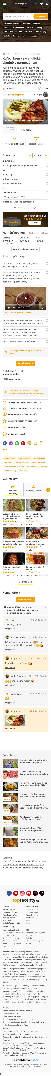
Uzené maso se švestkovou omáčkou (18, 1011)
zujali (13, 620)
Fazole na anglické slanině (35, 568)
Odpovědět (10, 629)
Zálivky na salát (39, 962)
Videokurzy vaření (10, 915)
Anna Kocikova (17, 637)
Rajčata (16, 36)
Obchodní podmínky (11, 938)
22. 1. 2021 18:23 (37, 637)
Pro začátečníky (25, 458)
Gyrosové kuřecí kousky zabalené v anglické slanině (11, 516)
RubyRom (37, 95)
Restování (23, 471)
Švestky (38, 28)
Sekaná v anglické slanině (11, 568)
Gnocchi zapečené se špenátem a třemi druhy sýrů (23, 1022)
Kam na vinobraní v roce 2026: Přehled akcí (20, 1031)
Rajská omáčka (32, 988)
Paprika (18, 32)
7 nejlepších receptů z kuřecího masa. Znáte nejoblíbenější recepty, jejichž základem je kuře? (34, 820)
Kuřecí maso (18, 28)
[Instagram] (22, 893)
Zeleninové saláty (18, 979)
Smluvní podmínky (10, 941)
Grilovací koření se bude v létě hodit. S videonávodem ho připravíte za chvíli (34, 796)
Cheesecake (24, 991)
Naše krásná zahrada (11, 923)
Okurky (30, 28)
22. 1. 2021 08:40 (37, 676)
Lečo (21, 999)
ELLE (28, 920)
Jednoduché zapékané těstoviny (16, 1025)
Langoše (44, 997)
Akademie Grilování (12, 23)
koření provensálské (29, 864)
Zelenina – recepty (32, 951)
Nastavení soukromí (11, 930)
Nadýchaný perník (32, 999)
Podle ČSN (8, 32)
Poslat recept (35, 443)
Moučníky (37, 23)
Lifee (28, 923)
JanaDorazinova (9, 575)
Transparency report (34, 941)
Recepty (11, 54)
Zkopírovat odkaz (41, 443)
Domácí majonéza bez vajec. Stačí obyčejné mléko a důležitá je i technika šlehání (24, 1049)
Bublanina (12, 1002)
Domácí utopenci (39, 1002)
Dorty (45, 979)
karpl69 (29, 524)
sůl (33, 861)
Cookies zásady (9, 935)
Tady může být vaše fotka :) (10, 130)
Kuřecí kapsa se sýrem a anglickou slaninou (13, 543)
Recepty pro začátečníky (37, 466)
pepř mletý (41, 861)
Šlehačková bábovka (11, 962)
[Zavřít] (45, 607)
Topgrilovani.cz (32, 915)
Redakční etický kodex (12, 943)
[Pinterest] (15, 893)
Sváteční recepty (38, 462)
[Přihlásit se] (47, 3)
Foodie (29, 935)
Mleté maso (33, 969)
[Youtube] (28, 893)
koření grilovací (10, 864)
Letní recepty (40, 32)
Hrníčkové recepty (30, 36)
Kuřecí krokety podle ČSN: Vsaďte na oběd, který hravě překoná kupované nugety (33, 807)
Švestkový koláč (24, 1002)
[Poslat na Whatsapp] (17, 443)
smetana (14, 867)
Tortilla (28, 954)
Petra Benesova (9, 524)
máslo (5, 867)
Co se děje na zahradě (13, 960)
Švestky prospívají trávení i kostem (17, 1034)
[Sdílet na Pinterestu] (23, 443)
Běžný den (8, 462)
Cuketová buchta (11, 999)
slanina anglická (22, 861)
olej (42, 864)
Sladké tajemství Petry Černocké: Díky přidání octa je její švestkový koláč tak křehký (34, 775)
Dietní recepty (33, 977)
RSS (27, 930)
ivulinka (29, 550)
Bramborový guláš (10, 991)
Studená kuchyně (34, 979)
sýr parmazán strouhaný (31, 867)
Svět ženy (7, 920)
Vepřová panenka (27, 965)
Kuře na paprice (33, 997)
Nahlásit (29, 938)
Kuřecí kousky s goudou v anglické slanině (35, 516)
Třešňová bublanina (10, 965)
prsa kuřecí (8, 861)
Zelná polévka (26, 962)
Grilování (28, 32)
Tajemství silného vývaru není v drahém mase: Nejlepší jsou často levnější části (34, 785)
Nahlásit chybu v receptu (27, 208)
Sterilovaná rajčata (38, 986)
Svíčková (27, 960)
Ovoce (5, 982)
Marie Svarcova (18, 676)
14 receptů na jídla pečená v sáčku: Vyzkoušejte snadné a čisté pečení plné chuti (33, 841)
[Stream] (35, 893)
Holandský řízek (9, 997)
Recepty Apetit (9, 918)
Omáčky (26, 23)
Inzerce (6, 946)
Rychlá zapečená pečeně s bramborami (18, 1019)
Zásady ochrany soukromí (13, 933)
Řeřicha (45, 957)
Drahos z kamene (33, 575)
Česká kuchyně (10, 466)
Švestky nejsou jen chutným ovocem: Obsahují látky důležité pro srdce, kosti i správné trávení (33, 763)
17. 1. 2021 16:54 (38, 711)
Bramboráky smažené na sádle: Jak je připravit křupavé (25, 1037)
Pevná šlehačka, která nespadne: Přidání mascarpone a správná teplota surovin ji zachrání (25, 1054)
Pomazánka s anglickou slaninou (35, 543)
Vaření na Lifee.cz (10, 912)
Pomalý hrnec (28, 971)
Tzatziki (39, 965)
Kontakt (29, 943)
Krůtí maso (22, 969)
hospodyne (15, 694)
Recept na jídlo (9, 909)
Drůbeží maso (22, 54)
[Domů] (4, 54)
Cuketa (7, 36)
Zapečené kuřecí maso (12, 1013)
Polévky (7, 28)
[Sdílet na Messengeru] (11, 443)
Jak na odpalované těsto (13, 957)
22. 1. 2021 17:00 (37, 658)
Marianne (30, 918)
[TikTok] (41, 893)
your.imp (6, 550)
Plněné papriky (23, 986)
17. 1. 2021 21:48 (38, 693)
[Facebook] (9, 893)
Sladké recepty (19, 977)
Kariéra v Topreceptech (35, 933)
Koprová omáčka (33, 994)
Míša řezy (21, 997)
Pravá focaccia (38, 960)
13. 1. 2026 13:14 (38, 619)
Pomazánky (19, 951)
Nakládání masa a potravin (13, 954)
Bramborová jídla (15, 971)
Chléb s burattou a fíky (12, 1016)
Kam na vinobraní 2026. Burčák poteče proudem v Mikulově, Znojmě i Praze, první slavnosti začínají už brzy (32, 833)
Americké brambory (32, 957)
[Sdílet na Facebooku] (5, 443)
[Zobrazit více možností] (5, 449)
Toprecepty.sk (32, 909)
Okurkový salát (19, 994)
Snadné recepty (21, 462)
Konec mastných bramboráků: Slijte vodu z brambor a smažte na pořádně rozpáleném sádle (24, 1044)
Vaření (21, 466)
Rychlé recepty (10, 471)
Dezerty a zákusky (39, 954)
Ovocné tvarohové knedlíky (14, 988)
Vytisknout (29, 443)
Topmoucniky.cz (32, 912)
